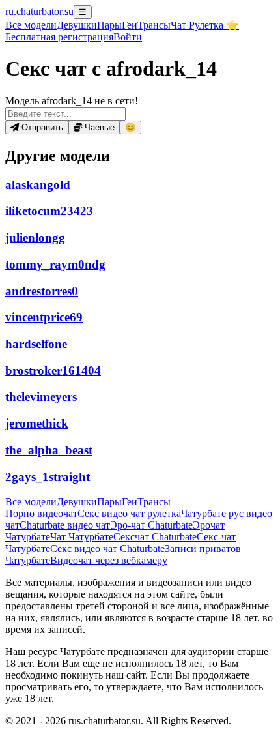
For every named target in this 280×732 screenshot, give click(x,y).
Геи (129, 25)
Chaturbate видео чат (65, 525)
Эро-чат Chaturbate (151, 525)
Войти (127, 36)
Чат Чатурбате (81, 536)
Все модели (31, 501)
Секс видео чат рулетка (129, 513)
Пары (109, 25)
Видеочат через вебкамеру (108, 560)
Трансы (154, 25)
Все (31, 25)
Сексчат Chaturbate (155, 536)
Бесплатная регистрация (59, 36)
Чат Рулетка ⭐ (205, 25)
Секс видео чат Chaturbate (107, 548)
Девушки (77, 25)
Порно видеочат (41, 513)
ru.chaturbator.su (39, 11)
